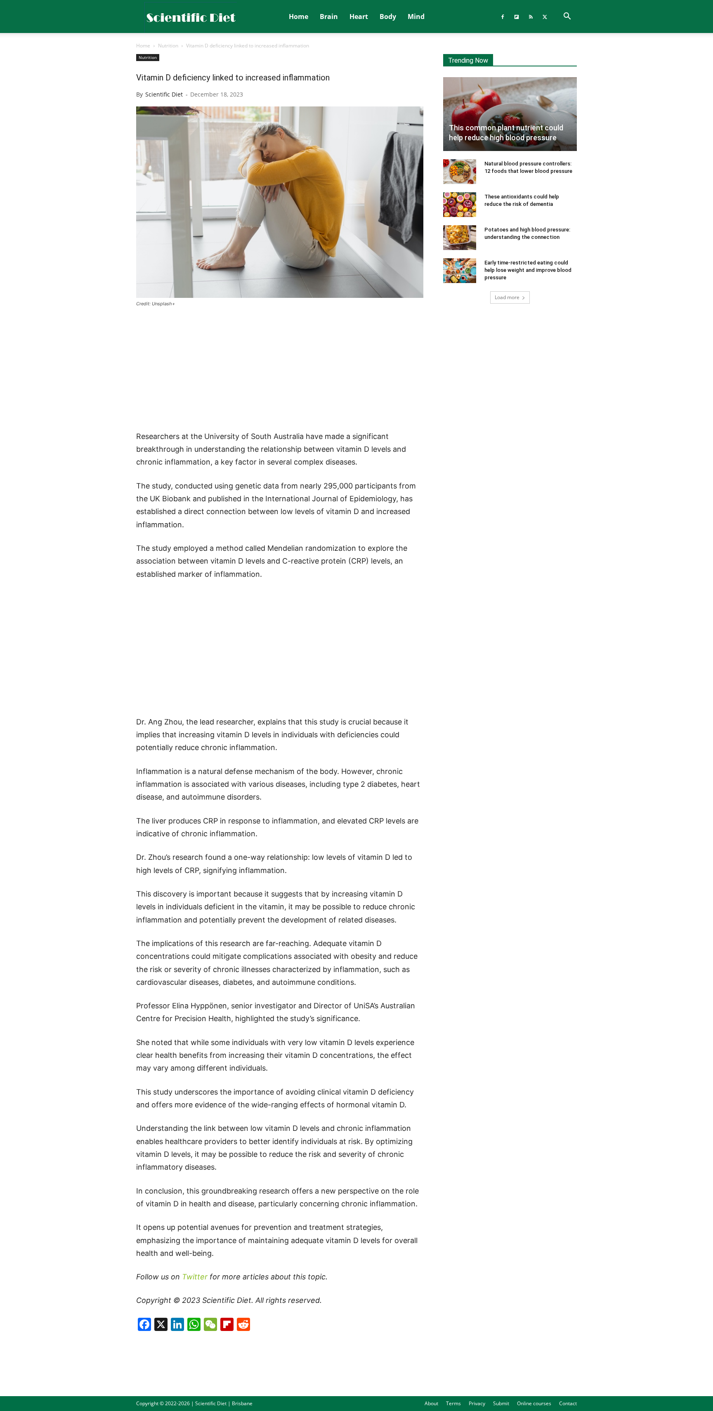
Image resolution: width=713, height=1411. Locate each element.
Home (298, 16)
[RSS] (530, 16)
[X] (544, 16)
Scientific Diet (164, 94)
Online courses (534, 1403)
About (431, 1403)
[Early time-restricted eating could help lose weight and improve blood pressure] (459, 270)
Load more (507, 297)
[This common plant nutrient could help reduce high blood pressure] (510, 114)
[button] (567, 16)
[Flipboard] (516, 16)
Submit (501, 1403)
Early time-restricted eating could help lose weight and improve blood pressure (527, 270)
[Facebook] (502, 16)
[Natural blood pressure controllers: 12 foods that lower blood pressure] (459, 171)
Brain (329, 16)
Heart (358, 16)
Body (388, 16)
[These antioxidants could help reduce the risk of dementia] (459, 204)
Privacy (477, 1403)
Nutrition (168, 45)
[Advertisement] (280, 369)
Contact (568, 1403)
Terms (453, 1403)
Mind (416, 16)
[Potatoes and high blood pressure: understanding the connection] (459, 237)
